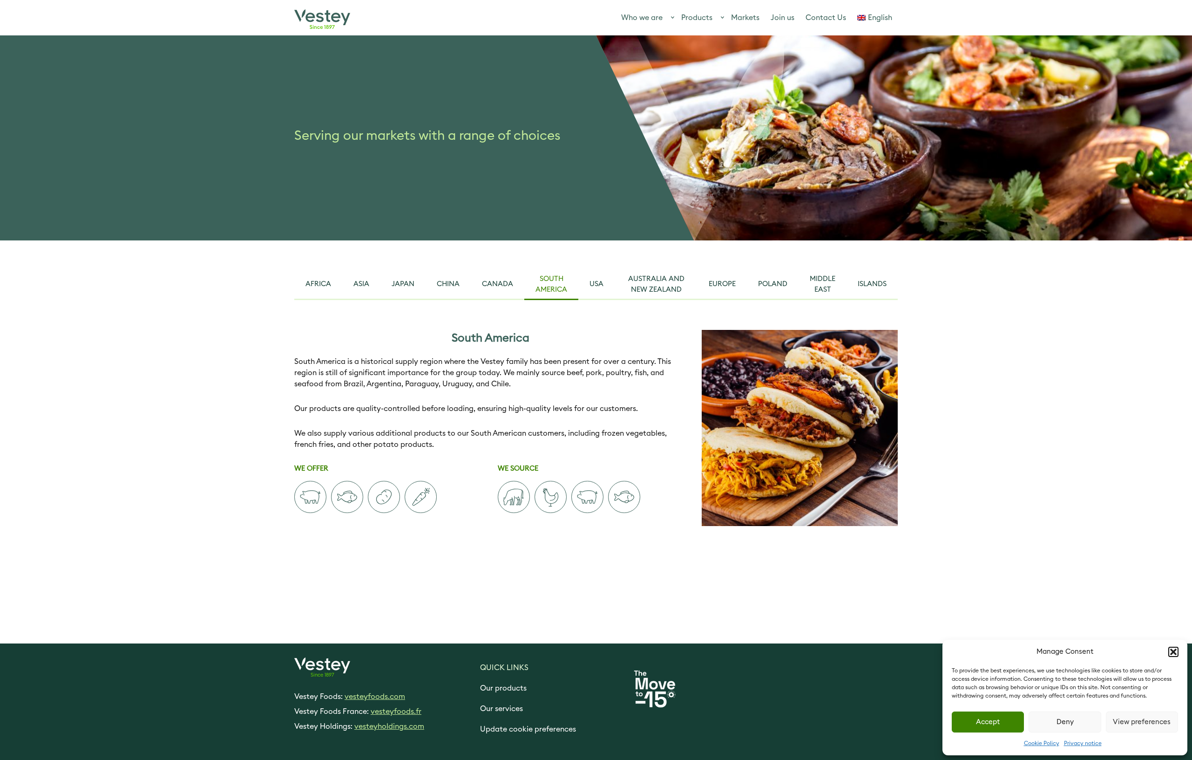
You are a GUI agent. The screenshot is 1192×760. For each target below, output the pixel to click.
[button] (1173, 652)
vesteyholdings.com (389, 726)
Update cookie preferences (528, 729)
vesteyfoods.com (375, 696)
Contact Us (826, 17)
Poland (772, 284)
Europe (722, 284)
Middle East (822, 284)
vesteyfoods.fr (396, 711)
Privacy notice (1083, 743)
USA (596, 284)
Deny (1065, 722)
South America (551, 284)
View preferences (1142, 722)
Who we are (642, 17)
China (448, 284)
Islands (872, 284)
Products (696, 17)
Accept (988, 722)
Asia (361, 284)
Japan (403, 284)
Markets (745, 17)
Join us (782, 17)
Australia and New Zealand (656, 284)
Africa (318, 284)
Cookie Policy (1041, 743)
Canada (497, 284)
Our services (501, 708)
